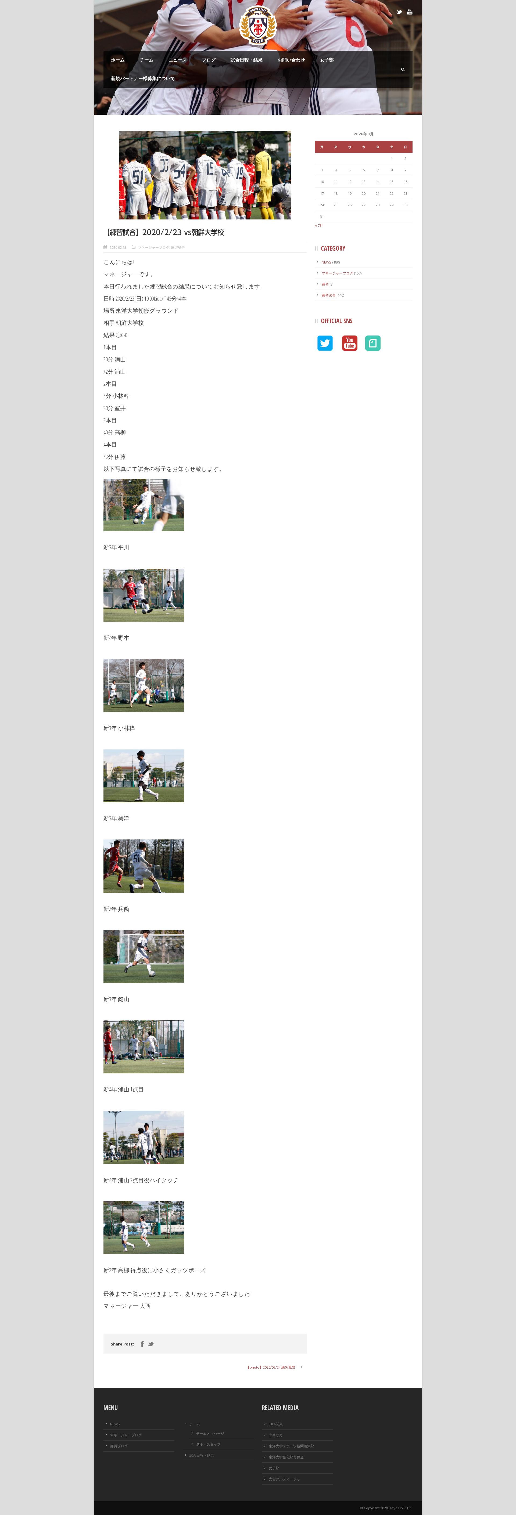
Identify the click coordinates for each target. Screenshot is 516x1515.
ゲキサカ (276, 1435)
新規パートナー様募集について (143, 78)
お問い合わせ (291, 60)
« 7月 (319, 225)
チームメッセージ (210, 1433)
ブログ (209, 60)
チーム (146, 60)
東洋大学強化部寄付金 (286, 1457)
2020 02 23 (118, 247)
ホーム (118, 60)
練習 (325, 284)
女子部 (327, 60)
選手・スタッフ (208, 1444)
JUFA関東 (276, 1424)
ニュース (178, 60)
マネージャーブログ (153, 247)
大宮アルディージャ (284, 1479)
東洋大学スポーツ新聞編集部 (291, 1446)
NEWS (326, 262)
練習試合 (178, 247)
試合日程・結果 (247, 60)
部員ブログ (119, 1446)
